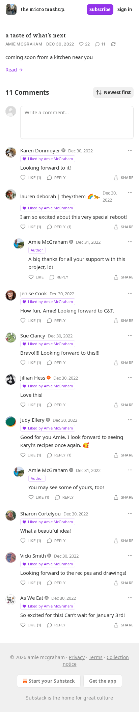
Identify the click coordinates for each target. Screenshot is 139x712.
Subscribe (100, 9)
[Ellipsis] (130, 150)
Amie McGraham (23, 44)
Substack (36, 697)
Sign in (124, 9)
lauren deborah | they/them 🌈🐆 (60, 196)
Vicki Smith (33, 555)
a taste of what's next (35, 35)
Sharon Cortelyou (40, 513)
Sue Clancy (32, 335)
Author (37, 250)
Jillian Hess (32, 377)
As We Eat (31, 597)
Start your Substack (52, 681)
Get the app (102, 681)
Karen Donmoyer (40, 150)
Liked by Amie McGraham (50, 158)
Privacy (77, 657)
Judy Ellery (32, 419)
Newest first (117, 92)
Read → (14, 69)
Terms (96, 657)
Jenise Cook (33, 293)
